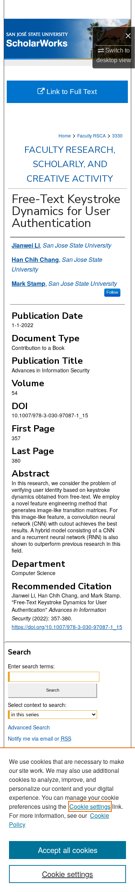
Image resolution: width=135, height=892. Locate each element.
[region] (67, 819)
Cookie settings (90, 806)
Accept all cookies (68, 849)
